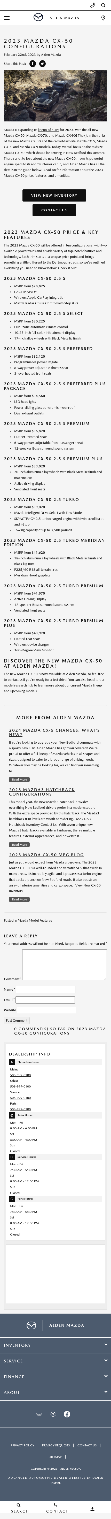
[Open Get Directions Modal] (103, 18)
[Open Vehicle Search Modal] (104, 5)
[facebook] (67, 1414)
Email (9, 1000)
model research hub (18, 685)
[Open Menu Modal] (7, 18)
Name (9, 989)
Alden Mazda (51, 55)
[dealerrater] (53, 1414)
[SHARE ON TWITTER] (42, 63)
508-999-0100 (20, 1075)
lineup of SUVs (48, 130)
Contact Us (54, 210)
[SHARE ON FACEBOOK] (32, 63)
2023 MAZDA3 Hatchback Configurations (42, 792)
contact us (15, 680)
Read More (19, 779)
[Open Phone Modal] (93, 5)
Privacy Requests (56, 1445)
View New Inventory (54, 195)
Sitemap (56, 1457)
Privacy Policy (22, 1445)
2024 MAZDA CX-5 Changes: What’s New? (54, 732)
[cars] (39, 1414)
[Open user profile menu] (92, 1509)
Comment (12, 979)
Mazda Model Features (35, 920)
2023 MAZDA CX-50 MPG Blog (46, 854)
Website (10, 1010)
